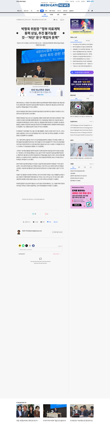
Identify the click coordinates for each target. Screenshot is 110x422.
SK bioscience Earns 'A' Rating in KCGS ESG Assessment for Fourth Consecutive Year (82, 132)
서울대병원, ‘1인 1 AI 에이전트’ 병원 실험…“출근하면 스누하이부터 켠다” (83, 49)
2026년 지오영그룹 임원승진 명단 (77, 171)
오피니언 (65, 11)
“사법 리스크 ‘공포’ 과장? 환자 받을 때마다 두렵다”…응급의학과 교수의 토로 (83, 66)
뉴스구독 (78, 1)
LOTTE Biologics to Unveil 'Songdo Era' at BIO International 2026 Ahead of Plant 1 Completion (82, 125)
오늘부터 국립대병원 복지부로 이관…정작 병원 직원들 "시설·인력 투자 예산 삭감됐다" (83, 54)
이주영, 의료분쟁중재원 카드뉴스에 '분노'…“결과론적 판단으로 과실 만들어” (83, 59)
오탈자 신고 (27, 222)
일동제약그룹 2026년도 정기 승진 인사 (78, 176)
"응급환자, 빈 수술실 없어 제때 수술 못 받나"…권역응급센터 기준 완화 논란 (83, 56)
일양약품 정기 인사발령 (75, 180)
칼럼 (76, 98)
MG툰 (88, 98)
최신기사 (26, 11)
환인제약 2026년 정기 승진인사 (77, 178)
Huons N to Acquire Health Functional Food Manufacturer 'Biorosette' (82, 135)
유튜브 (64, 14)
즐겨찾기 (83, 1)
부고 (91, 167)
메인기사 (19, 11)
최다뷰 (76, 40)
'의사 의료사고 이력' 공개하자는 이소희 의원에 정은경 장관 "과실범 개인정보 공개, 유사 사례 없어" (83, 44)
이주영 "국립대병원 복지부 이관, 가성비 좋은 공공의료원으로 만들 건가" (83, 51)
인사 (73, 167)
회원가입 (72, 1)
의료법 (51, 14)
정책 (42, 11)
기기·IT (59, 11)
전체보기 (91, 95)
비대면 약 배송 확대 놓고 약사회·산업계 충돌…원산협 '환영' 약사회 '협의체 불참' (83, 61)
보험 (58, 14)
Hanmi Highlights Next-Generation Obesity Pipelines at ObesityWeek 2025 (82, 130)
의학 (46, 11)
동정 (85, 167)
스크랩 (36, 222)
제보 (56, 20)
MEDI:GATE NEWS (55, 4)
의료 (38, 11)
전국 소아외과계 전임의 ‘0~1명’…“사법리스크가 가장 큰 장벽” (83, 63)
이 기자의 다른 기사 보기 (57, 232)
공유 (63, 20)
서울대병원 (72, 173)
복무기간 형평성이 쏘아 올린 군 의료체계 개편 (82, 47)
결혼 (79, 167)
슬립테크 (71, 11)
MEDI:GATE (90, 1)
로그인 (67, 1)
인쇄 (43, 222)
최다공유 (88, 40)
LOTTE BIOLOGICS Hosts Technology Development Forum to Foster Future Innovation (82, 127)
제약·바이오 (52, 11)
